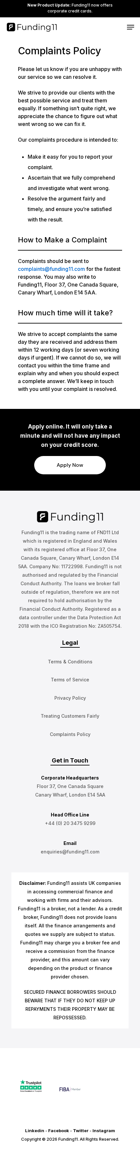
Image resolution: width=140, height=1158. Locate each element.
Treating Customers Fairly (70, 716)
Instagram (103, 1130)
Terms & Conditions (70, 661)
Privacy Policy (70, 698)
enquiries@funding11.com (70, 851)
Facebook (58, 1130)
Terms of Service (70, 679)
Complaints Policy (70, 734)
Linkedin (34, 1130)
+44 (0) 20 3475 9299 (70, 823)
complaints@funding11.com (51, 269)
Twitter (81, 1130)
